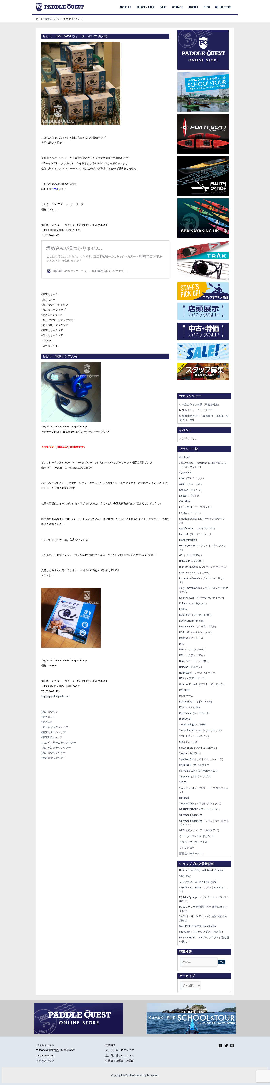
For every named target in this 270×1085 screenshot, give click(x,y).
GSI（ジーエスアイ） (191, 555)
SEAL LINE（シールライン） (194, 736)
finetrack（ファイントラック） (196, 534)
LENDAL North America (191, 620)
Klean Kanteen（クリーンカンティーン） (202, 597)
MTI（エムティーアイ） (192, 655)
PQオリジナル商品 (190, 707)
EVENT (163, 7)
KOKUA (183, 609)
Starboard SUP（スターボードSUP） (199, 770)
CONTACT (177, 7)
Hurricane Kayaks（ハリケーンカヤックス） (203, 567)
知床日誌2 (185, 876)
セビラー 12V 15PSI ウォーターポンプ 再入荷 (75, 36)
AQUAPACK (185, 472)
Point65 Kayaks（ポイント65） (196, 701)
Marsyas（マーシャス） (192, 638)
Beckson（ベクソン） (191, 490)
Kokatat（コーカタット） (193, 603)
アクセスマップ (45, 1060)
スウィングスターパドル (193, 842)
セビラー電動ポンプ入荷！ (61, 356)
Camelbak (184, 501)
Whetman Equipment (190, 815)
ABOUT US (125, 7)
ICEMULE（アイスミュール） (195, 572)
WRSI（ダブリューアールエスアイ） (200, 830)
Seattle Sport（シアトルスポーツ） (198, 747)
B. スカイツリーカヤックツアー (197, 410)
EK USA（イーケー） (190, 513)
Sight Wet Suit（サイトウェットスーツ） (202, 759)
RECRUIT (193, 7)
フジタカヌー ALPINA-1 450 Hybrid (198, 882)
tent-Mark (184, 797)
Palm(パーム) (186, 695)
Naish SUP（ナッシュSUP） (194, 661)
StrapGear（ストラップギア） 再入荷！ (201, 931)
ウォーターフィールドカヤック (197, 836)
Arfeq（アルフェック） (192, 478)
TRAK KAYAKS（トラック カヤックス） (201, 803)
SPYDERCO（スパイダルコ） (195, 765)
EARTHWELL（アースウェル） (196, 507)
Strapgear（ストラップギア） (196, 776)
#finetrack (184, 457)
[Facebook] (220, 1045)
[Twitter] (226, 1045)
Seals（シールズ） (189, 742)
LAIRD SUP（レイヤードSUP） (196, 615)
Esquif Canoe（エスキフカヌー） (197, 528)
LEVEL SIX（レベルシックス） (196, 632)
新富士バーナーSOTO (191, 853)
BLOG (207, 7)
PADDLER (184, 690)
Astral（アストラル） (191, 484)
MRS (181, 644)
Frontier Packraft (188, 540)
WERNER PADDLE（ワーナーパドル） (200, 809)
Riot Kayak (185, 719)
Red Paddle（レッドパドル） (195, 713)
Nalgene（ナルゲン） (191, 667)
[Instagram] (232, 1045)
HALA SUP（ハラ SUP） (192, 561)
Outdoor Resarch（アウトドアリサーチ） (202, 684)
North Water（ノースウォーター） (198, 672)
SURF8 (182, 782)
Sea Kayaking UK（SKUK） (193, 724)
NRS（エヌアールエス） (193, 678)
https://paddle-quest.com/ (55, 696)
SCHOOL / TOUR (145, 7)
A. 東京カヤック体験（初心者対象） (199, 404)
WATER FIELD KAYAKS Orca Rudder (197, 926)
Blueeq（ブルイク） (190, 495)
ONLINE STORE (223, 7)
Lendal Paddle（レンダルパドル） (198, 626)
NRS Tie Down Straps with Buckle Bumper (201, 870)
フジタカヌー (187, 847)
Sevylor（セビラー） (190, 753)
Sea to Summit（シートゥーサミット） (201, 730)
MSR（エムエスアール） (193, 649)
